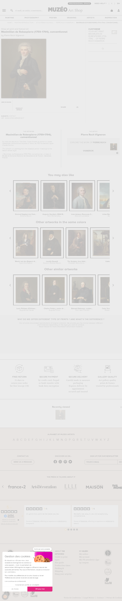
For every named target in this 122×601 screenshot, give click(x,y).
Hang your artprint (63, 574)
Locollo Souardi (52, 262)
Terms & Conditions (72, 597)
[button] (5, 597)
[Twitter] (70, 463)
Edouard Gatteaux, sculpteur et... (82, 309)
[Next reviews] (120, 516)
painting (18, 149)
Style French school (44, 22)
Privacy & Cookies (114, 597)
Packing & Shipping (59, 570)
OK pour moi (40, 589)
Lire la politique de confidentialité (15, 581)
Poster (53, 18)
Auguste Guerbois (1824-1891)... (54, 215)
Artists (90, 18)
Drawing (71, 18)
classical (31, 149)
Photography (32, 18)
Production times (62, 565)
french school (7, 150)
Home (9, 22)
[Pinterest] (65, 463)
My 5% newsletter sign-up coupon (89, 561)
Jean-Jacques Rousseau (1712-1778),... (82, 215)
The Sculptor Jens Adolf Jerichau (76, 262)
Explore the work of (88, 147)
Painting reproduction (24, 22)
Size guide (59, 562)
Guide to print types (61, 558)
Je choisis (14, 589)
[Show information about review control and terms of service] (18, 520)
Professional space (79, 3)
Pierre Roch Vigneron (64, 22)
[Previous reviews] (22, 516)
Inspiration (111, 18)
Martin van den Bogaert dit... (25, 262)
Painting (9, 18)
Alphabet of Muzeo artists (61, 434)
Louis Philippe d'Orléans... (26, 309)
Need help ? (101, 3)
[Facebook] (55, 463)
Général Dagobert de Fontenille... (26, 215)
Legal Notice (88, 597)
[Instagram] (60, 463)
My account (84, 557)
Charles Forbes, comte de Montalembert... (54, 309)
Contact (100, 597)
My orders (83, 554)
